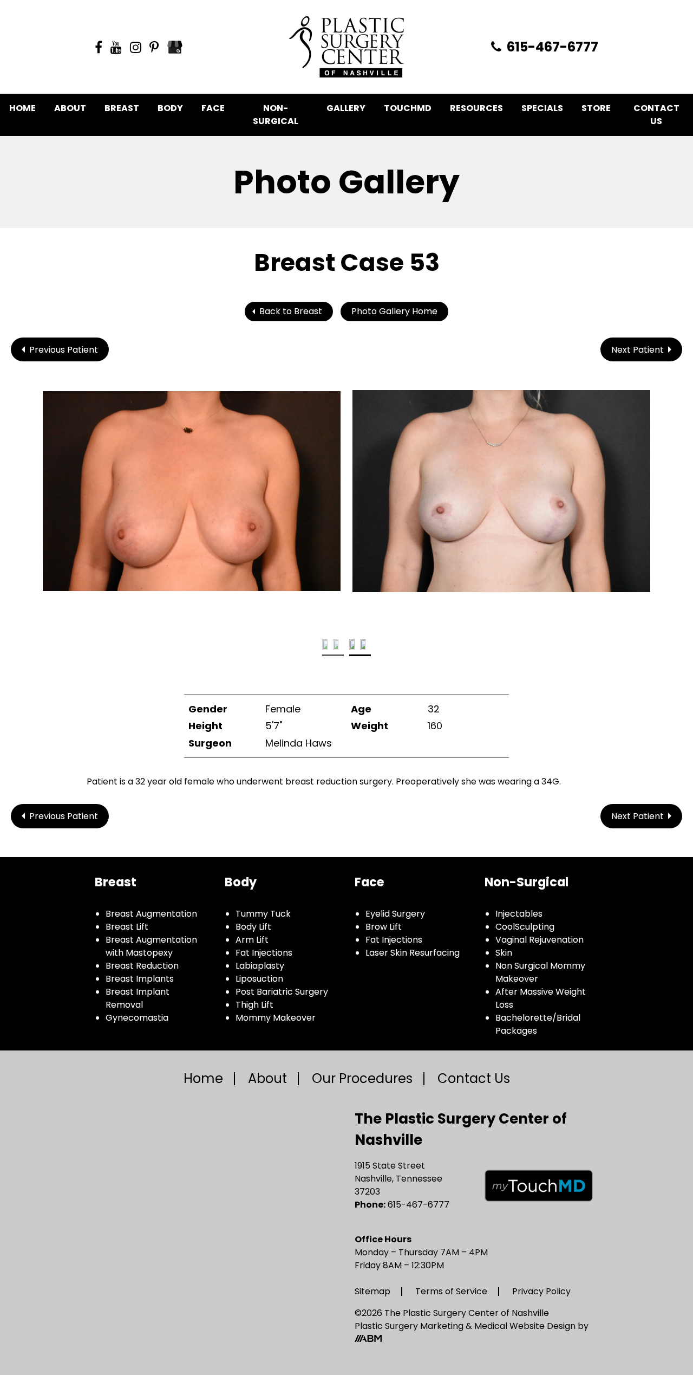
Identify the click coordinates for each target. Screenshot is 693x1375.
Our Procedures (362, 1078)
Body (170, 108)
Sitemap (372, 1291)
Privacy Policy (541, 1291)
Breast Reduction (142, 965)
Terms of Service (451, 1291)
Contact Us (656, 114)
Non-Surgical (275, 114)
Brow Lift (383, 926)
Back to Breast (290, 311)
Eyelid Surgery (395, 913)
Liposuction (259, 978)
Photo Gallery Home (394, 311)
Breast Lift (127, 926)
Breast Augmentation (151, 913)
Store (596, 108)
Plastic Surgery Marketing (410, 1326)
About (70, 108)
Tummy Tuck (263, 913)
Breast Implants (140, 978)
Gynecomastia (137, 1017)
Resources (476, 108)
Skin (503, 952)
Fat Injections (264, 952)
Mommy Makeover (276, 1017)
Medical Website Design (525, 1326)
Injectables (518, 913)
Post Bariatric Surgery (282, 991)
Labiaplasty (260, 965)
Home (22, 108)
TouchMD (408, 108)
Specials (542, 108)
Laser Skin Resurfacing (412, 952)
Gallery (345, 108)
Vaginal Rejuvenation (539, 939)
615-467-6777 (551, 47)
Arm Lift (252, 939)
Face (213, 108)
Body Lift (253, 926)
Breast (121, 108)
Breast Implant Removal (137, 998)
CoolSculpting (524, 926)
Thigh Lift (254, 1004)
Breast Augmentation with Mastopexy (151, 946)
